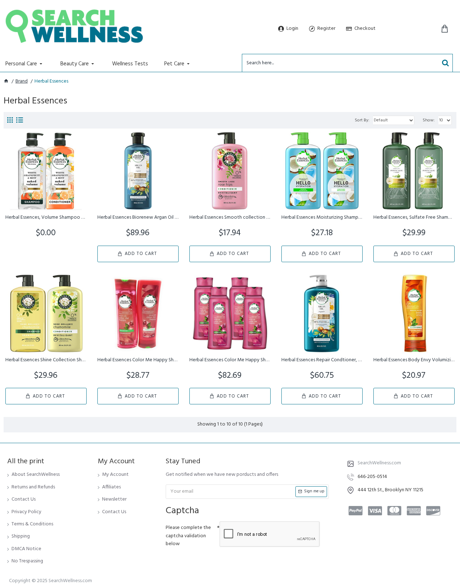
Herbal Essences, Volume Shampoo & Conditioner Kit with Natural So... (46, 217)
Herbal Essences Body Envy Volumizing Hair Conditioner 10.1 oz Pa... (414, 360)
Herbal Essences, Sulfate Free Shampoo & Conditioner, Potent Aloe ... (414, 217)
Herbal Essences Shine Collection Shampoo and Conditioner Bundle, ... (46, 360)
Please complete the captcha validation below (188, 536)
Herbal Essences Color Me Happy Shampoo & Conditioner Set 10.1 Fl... (138, 360)
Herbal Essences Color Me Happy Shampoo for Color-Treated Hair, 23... (230, 360)
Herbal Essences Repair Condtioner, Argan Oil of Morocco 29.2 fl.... (322, 360)
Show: (429, 120)
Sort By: (362, 120)
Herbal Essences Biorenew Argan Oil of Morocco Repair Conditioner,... (138, 217)
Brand (21, 81)
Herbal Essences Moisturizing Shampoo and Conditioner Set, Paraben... (322, 217)
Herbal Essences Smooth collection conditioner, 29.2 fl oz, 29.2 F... (230, 217)
